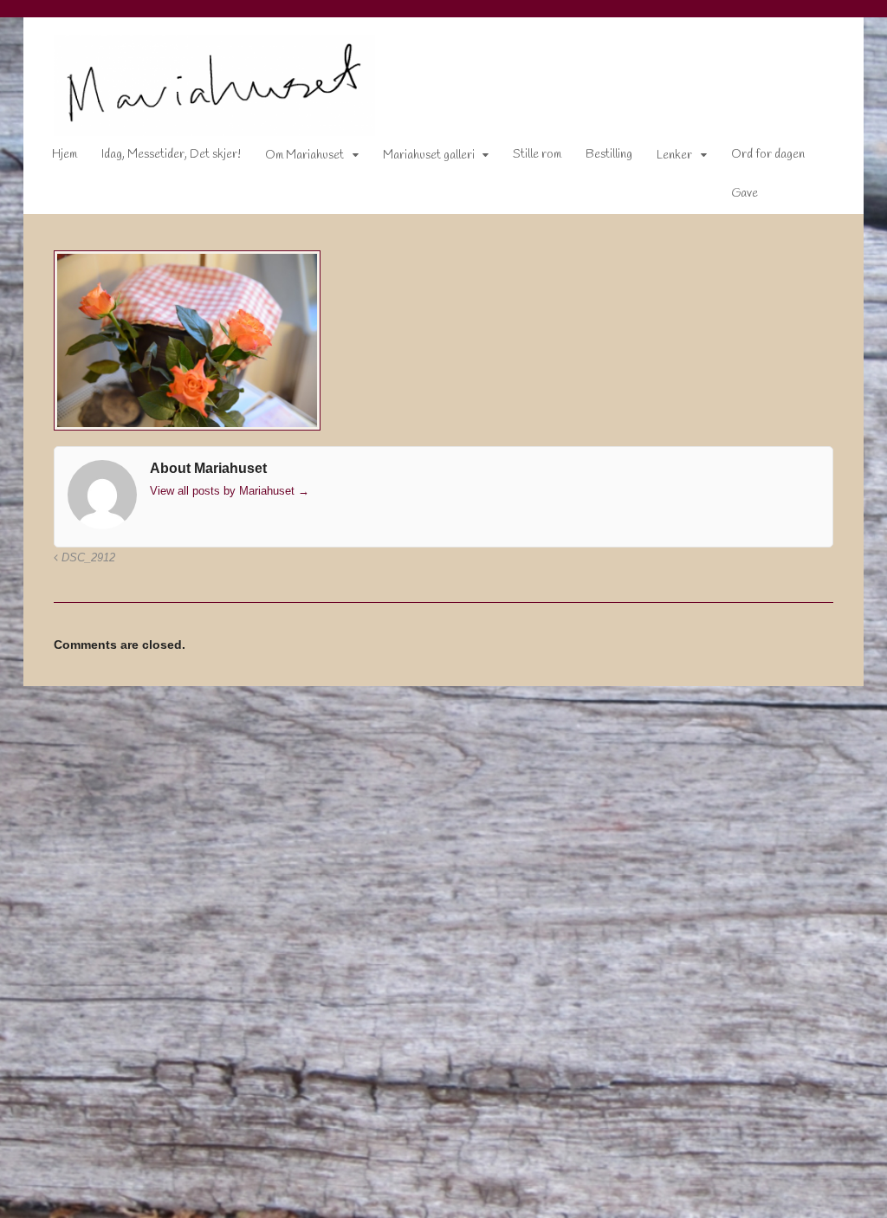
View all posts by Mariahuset (229, 490)
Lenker (674, 155)
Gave (744, 193)
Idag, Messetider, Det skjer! (171, 154)
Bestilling (609, 154)
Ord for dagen (768, 154)
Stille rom (537, 154)
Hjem (64, 154)
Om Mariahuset (304, 155)
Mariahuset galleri (429, 155)
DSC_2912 (86, 558)
